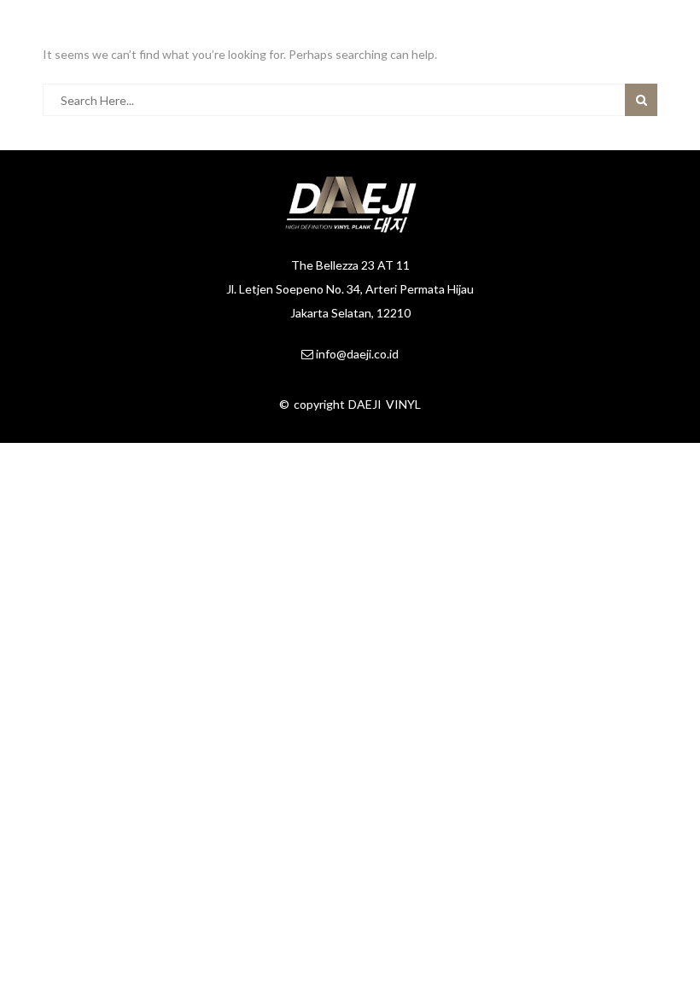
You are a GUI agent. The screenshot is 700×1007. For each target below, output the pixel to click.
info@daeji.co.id (357, 353)
